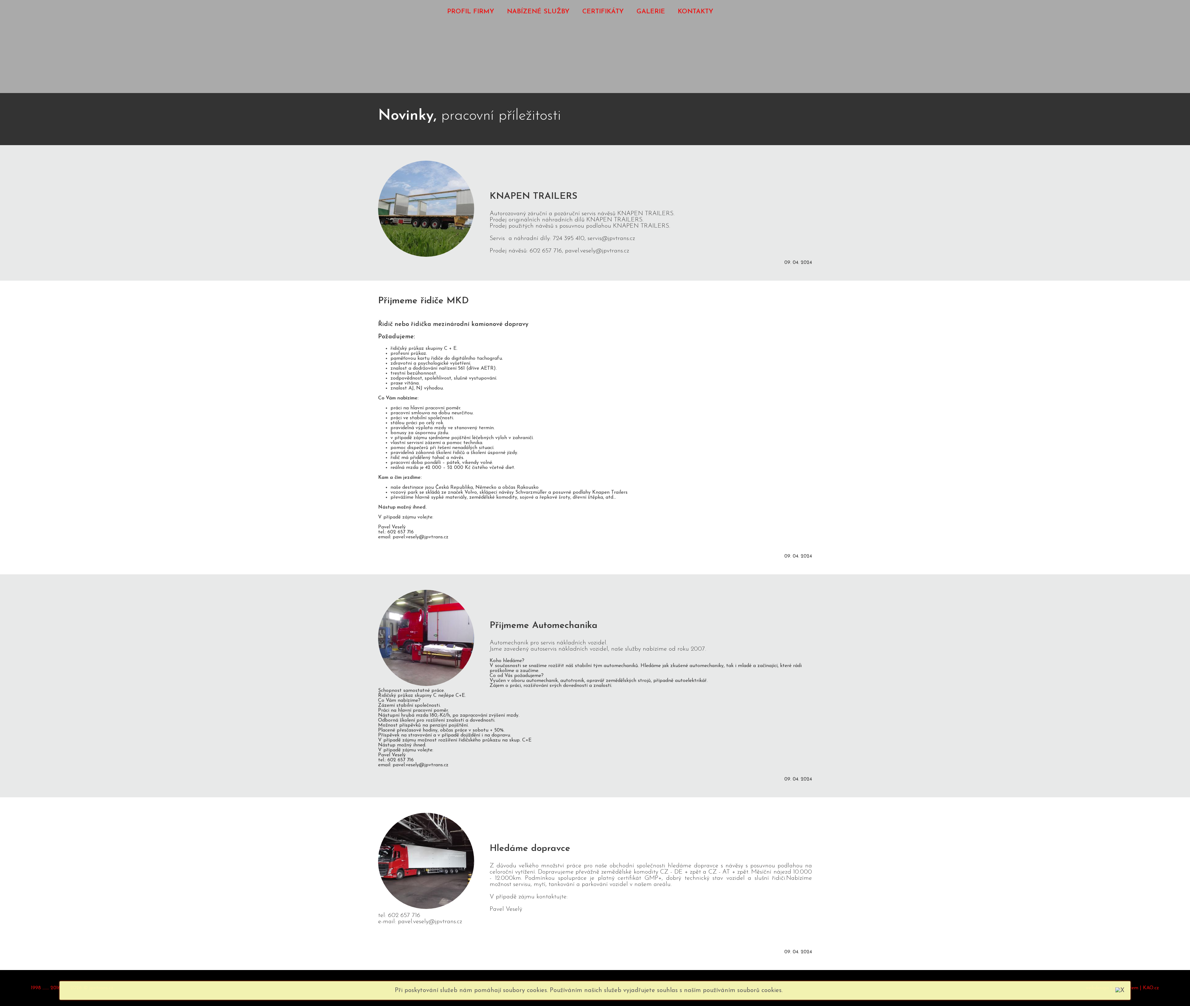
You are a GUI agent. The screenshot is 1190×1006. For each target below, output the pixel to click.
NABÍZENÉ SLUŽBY (538, 11)
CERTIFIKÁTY (603, 11)
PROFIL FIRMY (470, 11)
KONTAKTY (695, 11)
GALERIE (651, 11)
